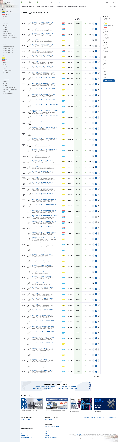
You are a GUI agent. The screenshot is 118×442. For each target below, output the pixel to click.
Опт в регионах (24, 433)
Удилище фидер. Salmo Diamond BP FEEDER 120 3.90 (43, 320)
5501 (105, 60)
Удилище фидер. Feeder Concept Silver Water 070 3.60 (43, 94)
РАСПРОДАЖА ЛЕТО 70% (8, 52)
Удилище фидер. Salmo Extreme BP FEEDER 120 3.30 (43, 359)
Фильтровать (109, 80)
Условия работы (24, 435)
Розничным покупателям (47, 6)
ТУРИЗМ (4, 44)
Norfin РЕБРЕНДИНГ (98, 411)
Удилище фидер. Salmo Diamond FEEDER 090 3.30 (42, 315)
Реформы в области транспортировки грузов (55, 410)
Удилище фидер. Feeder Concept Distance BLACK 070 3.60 (44, 155)
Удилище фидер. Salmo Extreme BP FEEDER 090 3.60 (43, 364)
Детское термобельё (74, 411)
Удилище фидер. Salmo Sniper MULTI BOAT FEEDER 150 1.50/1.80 (43, 243)
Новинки (7, 14)
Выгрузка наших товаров (26, 437)
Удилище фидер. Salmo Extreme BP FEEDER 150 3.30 (43, 348)
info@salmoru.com (61, 2)
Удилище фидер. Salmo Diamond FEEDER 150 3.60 (42, 293)
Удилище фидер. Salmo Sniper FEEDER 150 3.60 (42, 254)
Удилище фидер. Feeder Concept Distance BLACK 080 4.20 (44, 144)
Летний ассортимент (25, 419)
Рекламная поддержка (26, 430)
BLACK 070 (106, 45)
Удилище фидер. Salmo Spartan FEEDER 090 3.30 (42, 66)
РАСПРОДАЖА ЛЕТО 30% (8, 48)
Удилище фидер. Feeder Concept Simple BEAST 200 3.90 (44, 210)
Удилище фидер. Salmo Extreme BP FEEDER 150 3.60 (43, 342)
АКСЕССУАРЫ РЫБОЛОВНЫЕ (9, 35)
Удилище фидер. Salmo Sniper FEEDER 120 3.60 (42, 260)
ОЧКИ (4, 39)
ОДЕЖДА (5, 41)
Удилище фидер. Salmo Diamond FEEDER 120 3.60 (42, 304)
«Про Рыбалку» (82, 6)
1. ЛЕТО (22, 10)
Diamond (106, 31)
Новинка (109, 27)
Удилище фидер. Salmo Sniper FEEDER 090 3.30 (42, 271)
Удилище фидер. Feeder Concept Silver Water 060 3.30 (43, 99)
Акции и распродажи (25, 423)
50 (54, 16)
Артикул (40, 16)
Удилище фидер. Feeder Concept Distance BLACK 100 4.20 (44, 133)
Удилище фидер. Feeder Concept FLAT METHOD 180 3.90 (44, 199)
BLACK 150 (106, 51)
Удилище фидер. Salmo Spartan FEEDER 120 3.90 (42, 39)
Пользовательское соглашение (52, 428)
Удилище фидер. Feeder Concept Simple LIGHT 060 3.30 (44, 232)
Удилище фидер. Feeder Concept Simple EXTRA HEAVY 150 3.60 (44, 216)
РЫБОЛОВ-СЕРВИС (78, 434)
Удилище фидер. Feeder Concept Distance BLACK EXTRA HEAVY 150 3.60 (45, 116)
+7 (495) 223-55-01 (52, 2)
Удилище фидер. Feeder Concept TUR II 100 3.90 (42, 171)
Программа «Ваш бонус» (26, 431)
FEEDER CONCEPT (107, 18)
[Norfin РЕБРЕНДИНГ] (105, 404)
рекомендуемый (110, 25)
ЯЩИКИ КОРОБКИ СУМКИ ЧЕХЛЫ (10, 37)
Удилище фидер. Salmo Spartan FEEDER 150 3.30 (42, 33)
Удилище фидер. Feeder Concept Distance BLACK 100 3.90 (44, 138)
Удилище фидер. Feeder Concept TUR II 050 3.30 (42, 193)
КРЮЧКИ (5, 27)
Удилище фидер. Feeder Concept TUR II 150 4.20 (42, 160)
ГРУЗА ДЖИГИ (6, 25)
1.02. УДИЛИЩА (28, 10)
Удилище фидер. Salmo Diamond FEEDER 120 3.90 (42, 298)
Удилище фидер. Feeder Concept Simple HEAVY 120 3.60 (44, 221)
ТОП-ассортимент (111, 23)
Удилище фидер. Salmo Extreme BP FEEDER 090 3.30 (43, 370)
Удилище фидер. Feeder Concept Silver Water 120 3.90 (43, 77)
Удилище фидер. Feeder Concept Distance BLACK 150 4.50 (44, 121)
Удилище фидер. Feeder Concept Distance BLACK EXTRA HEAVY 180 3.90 (45, 111)
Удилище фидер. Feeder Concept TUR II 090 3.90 (42, 177)
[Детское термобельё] (81, 404)
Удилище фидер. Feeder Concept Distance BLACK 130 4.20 (44, 127)
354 (105, 74)
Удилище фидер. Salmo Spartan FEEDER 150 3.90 (42, 22)
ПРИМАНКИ (5, 31)
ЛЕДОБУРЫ (5, 81)
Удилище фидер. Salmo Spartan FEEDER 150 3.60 (42, 28)
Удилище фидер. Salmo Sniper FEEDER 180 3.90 (42, 249)
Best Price (7, 12)
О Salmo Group (48, 433)
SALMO (105, 19)
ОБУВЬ (4, 43)
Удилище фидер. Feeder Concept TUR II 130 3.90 (42, 166)
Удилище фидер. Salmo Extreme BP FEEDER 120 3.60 (43, 353)
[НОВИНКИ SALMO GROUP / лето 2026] (32, 403)
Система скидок (48, 421)
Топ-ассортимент (8, 11)
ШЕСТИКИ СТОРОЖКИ (7, 70)
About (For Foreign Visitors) (51, 437)
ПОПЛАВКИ (5, 23)
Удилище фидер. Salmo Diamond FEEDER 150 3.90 (42, 287)
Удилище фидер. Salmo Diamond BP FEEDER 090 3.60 (43, 337)
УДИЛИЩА (5, 18)
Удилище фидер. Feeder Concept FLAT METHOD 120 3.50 (44, 204)
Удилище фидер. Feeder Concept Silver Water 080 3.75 (43, 88)
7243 (105, 63)
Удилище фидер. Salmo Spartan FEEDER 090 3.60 (42, 61)
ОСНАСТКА (5, 29)
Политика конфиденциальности (52, 426)
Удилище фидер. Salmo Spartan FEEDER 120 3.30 (42, 50)
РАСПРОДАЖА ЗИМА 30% (8, 95)
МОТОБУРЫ (5, 83)
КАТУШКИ (5, 16)
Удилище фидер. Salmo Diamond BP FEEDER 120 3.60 (43, 326)
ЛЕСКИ (4, 22)
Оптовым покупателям (60, 6)
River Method (106, 37)
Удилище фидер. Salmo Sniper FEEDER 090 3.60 (42, 265)
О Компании (24, 6)
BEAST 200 (106, 44)
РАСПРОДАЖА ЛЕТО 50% (8, 50)
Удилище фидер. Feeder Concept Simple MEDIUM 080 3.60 (44, 226)
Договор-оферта (49, 430)
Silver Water (106, 38)
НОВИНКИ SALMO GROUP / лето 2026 (29, 410)
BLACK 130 (106, 50)
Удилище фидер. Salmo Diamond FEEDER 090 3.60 (42, 309)
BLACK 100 (106, 48)
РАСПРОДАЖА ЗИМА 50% (8, 97)
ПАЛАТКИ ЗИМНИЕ (7, 91)
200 (59, 16)
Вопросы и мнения (73, 6)
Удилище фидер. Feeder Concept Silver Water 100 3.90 (43, 83)
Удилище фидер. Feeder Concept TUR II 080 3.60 (42, 182)
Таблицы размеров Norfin (76, 2)
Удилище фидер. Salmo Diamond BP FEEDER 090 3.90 (43, 331)
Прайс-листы (32, 6)
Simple (105, 40)
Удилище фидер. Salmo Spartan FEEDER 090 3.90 (42, 55)
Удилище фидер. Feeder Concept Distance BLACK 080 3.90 (44, 149)
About (84, 2)
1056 (105, 77)
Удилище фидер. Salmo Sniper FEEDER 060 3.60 (42, 276)
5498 (105, 56)
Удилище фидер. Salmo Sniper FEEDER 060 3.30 (42, 282)
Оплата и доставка (49, 419)
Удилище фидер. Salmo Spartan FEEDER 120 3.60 (42, 44)
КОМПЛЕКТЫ (5, 20)
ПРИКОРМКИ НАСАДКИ (7, 33)
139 (105, 71)
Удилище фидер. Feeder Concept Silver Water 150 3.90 (43, 72)
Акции (38, 6)
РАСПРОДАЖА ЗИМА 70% (8, 99)
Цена (44, 16)
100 (56, 16)
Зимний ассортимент (25, 421)
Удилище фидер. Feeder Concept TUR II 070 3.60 (42, 188)
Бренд (29, 16)
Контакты (68, 2)
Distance (105, 34)
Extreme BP (106, 35)
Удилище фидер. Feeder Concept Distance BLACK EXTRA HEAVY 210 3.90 (45, 105)
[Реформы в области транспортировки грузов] (57, 403)
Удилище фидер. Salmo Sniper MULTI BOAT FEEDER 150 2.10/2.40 (43, 238)
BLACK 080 (106, 47)
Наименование (34, 16)
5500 (105, 59)
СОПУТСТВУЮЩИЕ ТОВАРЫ (8, 46)
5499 (105, 57)
